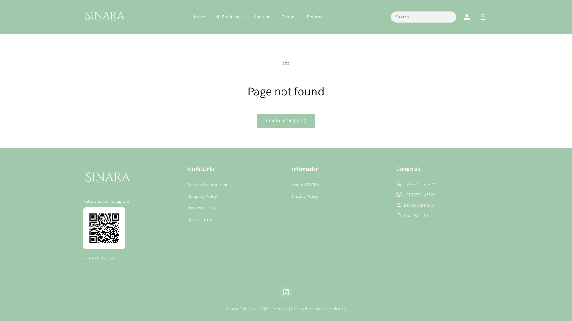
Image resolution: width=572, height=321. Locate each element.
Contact (289, 16)
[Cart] (483, 17)
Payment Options (204, 207)
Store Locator (201, 219)
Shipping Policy (202, 196)
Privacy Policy (305, 196)
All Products (227, 16)
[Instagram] (286, 292)
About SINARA (305, 184)
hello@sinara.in (419, 205)
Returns (314, 16)
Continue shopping (286, 120)
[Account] (466, 17)
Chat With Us (416, 215)
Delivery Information (208, 184)
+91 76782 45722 (419, 184)
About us (262, 16)
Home (199, 16)
